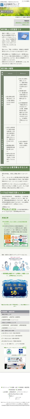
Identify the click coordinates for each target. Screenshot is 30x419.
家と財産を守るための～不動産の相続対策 (11, 341)
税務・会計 (15, 387)
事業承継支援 (23, 325)
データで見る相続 (20, 343)
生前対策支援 (5, 325)
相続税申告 (5, 317)
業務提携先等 (13, 392)
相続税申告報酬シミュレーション (10, 319)
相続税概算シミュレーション (9, 328)
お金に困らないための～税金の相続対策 (11, 333)
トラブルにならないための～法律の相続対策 (12, 335)
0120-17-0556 (10, 209)
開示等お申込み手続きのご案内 (16, 394)
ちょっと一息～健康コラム (8, 343)
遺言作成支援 (14, 325)
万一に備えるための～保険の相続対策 (10, 338)
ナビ (25, 1)
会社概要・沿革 (20, 355)
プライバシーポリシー (23, 392)
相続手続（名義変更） (15, 317)
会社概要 (6, 392)
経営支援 (12, 389)
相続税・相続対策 (9, 311)
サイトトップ (6, 387)
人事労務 (19, 389)
